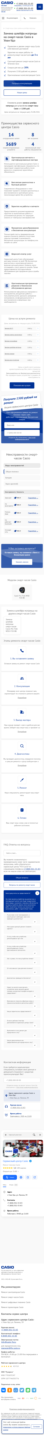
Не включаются (9, 505)
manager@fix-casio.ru (10, 1348)
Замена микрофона (11, 341)
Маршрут (12, 1177)
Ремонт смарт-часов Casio (12, 1297)
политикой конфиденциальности (25, 438)
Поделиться (3, 1390)
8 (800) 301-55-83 (9, 1336)
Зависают (8, 498)
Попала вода (7, 513)
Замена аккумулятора (12, 360)
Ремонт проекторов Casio (12, 1307)
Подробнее (22, 698)
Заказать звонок (22, 562)
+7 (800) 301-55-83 (24, 3)
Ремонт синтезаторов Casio (13, 1292)
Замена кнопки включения (13, 335)
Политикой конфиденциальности (27, 1087)
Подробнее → (33, 498)
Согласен (36, 1427)
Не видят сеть (8, 531)
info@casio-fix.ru (8, 1342)
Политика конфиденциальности (21, 1409)
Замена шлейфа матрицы (13, 347)
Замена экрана (9, 354)
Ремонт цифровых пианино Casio (15, 1302)
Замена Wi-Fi (9, 328)
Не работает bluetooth (8, 522)
